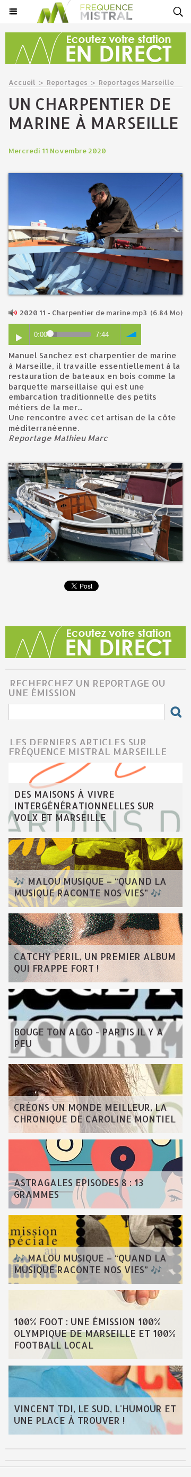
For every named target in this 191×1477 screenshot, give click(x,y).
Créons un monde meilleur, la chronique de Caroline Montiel (95, 1113)
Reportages (67, 82)
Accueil (22, 82)
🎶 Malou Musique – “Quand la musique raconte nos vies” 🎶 (90, 887)
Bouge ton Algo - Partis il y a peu (88, 1037)
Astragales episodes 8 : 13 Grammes (78, 1188)
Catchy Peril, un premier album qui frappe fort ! (95, 962)
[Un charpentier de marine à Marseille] (95, 177)
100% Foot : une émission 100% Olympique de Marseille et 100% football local (95, 1333)
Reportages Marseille (136, 82)
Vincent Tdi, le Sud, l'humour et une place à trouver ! (95, 1414)
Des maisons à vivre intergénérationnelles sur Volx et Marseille (84, 805)
